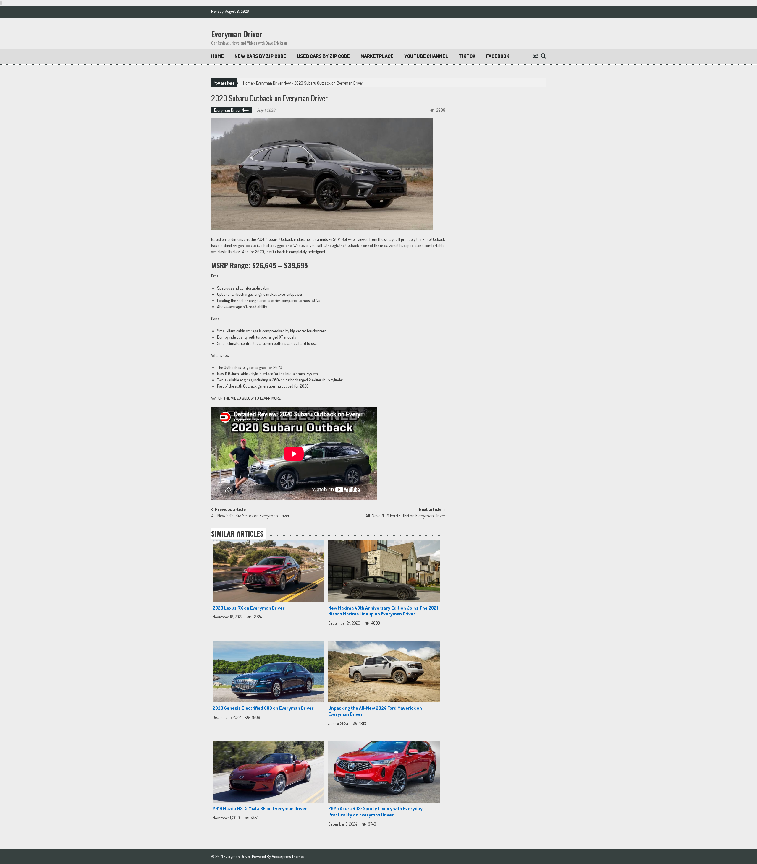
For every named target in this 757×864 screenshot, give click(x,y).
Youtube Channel (426, 56)
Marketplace (377, 56)
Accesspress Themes (288, 856)
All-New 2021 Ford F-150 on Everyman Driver (405, 516)
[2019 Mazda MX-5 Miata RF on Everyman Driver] (268, 772)
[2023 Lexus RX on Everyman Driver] (268, 571)
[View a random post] (535, 56)
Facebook (497, 56)
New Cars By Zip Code (260, 56)
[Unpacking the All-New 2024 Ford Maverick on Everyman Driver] (384, 671)
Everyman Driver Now (273, 82)
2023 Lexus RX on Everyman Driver (248, 608)
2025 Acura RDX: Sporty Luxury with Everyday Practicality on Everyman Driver (375, 811)
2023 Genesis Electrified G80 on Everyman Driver (263, 708)
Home (217, 56)
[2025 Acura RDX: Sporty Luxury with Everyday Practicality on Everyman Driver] (384, 772)
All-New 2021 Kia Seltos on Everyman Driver (250, 516)
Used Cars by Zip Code (323, 56)
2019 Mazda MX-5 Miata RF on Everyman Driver (260, 808)
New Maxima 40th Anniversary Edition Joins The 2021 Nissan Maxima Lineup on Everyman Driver (383, 611)
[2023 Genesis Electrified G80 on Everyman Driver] (268, 671)
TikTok (467, 56)
